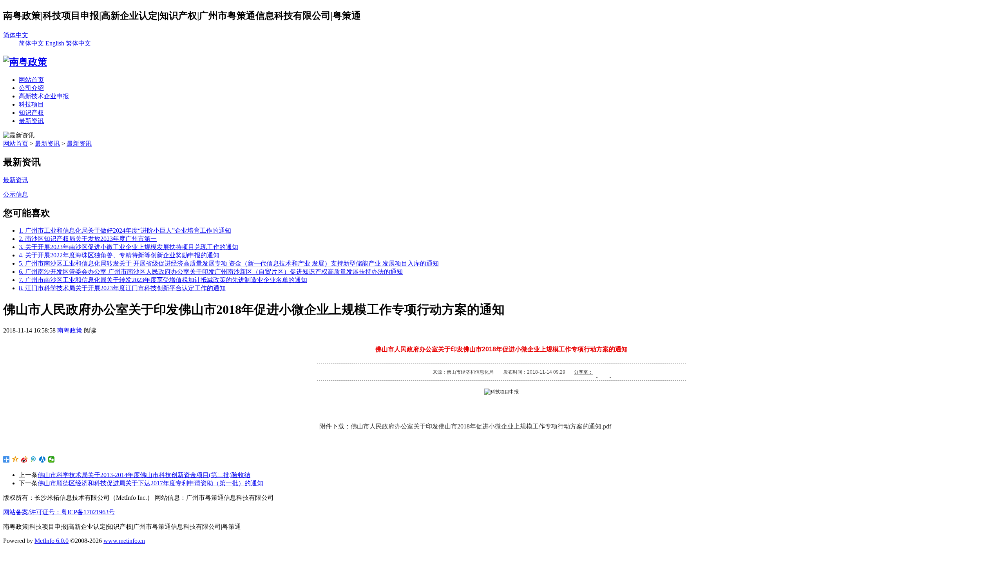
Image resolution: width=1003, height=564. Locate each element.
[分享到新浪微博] (24, 459)
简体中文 (15, 35)
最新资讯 (31, 121)
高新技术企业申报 (44, 96)
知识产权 (31, 112)
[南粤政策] (25, 62)
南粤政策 (69, 330)
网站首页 (31, 79)
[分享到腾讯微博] (33, 459)
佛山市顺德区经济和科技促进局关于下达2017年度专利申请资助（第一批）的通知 (150, 483)
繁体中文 (78, 43)
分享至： (583, 371)
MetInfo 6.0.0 (51, 540)
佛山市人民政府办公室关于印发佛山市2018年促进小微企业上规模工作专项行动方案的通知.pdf (481, 426)
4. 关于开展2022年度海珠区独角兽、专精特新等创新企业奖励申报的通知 (119, 255)
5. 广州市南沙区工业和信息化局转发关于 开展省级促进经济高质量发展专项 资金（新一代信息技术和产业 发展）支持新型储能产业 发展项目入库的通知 (229, 263)
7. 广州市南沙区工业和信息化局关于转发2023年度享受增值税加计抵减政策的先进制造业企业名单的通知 (163, 280)
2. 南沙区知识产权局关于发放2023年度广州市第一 (88, 238)
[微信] (601, 372)
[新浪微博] (614, 372)
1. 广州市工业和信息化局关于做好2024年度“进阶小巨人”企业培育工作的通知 (125, 230)
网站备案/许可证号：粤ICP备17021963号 (59, 512)
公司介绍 (31, 88)
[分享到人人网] (42, 459)
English (54, 43)
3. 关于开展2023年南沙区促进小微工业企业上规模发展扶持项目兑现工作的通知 (128, 247)
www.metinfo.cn (124, 540)
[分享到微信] (51, 459)
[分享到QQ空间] (15, 459)
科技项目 (31, 104)
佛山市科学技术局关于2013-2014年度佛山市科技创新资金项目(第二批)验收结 (144, 475)
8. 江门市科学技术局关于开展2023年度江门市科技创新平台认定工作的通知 (122, 288)
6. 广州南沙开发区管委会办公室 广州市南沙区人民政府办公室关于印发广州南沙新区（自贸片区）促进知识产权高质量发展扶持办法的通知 (211, 271)
